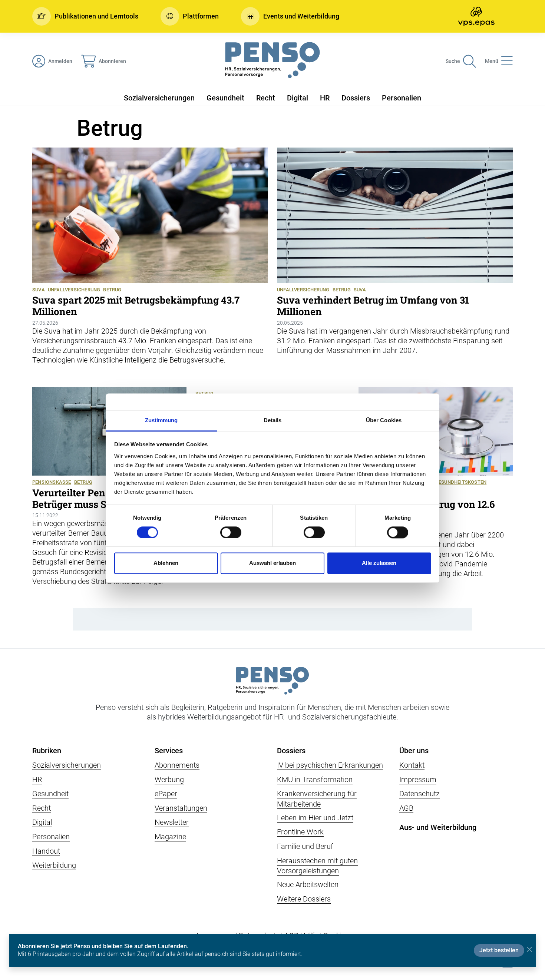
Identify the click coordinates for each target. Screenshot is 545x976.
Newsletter (172, 822)
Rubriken (46, 750)
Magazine (170, 836)
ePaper (166, 793)
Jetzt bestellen (499, 950)
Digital (297, 97)
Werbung (169, 779)
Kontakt (412, 765)
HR (325, 97)
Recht (265, 97)
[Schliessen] (529, 949)
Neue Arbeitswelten (307, 884)
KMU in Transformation (315, 779)
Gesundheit (225, 97)
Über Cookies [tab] (384, 420)
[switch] (230, 532)
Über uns (414, 750)
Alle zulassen (379, 563)
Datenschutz (419, 793)
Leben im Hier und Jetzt (315, 817)
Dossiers (355, 97)
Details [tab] (273, 420)
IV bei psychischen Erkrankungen (330, 765)
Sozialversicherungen (159, 97)
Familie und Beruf (305, 846)
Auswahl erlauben (272, 563)
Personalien (401, 97)
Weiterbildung (54, 865)
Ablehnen (165, 563)
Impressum (417, 779)
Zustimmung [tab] (161, 420)
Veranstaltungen (181, 808)
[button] (85, 16)
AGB (406, 808)
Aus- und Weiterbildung (437, 827)
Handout (46, 851)
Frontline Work (300, 831)
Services (169, 750)
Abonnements (177, 765)
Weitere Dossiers (304, 898)
